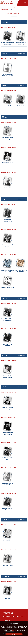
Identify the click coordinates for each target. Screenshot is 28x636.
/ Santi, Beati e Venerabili (14, 8)
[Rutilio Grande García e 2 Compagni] (7, 45)
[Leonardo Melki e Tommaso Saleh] (7, 222)
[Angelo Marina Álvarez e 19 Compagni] (7, 273)
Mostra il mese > (14, 22)
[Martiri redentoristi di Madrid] (7, 461)
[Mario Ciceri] (20, 109)
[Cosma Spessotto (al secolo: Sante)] (20, 45)
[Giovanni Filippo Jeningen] (7, 347)
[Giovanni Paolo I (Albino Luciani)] (7, 379)
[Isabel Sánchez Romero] (7, 290)
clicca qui (14, 630)
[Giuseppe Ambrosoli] (7, 568)
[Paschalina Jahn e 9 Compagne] (7, 248)
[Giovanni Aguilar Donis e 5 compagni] (20, 273)
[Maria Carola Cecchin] (7, 543)
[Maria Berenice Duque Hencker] (7, 511)
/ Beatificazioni (4, 9)
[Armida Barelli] (7, 109)
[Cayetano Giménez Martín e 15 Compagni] (7, 77)
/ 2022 (10, 9)
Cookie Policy (7, 620)
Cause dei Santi (4, 8)
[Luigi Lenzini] (7, 191)
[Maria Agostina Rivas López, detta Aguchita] (7, 140)
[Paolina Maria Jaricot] (7, 166)
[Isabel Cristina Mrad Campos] (7, 600)
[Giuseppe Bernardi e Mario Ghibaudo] (7, 436)
